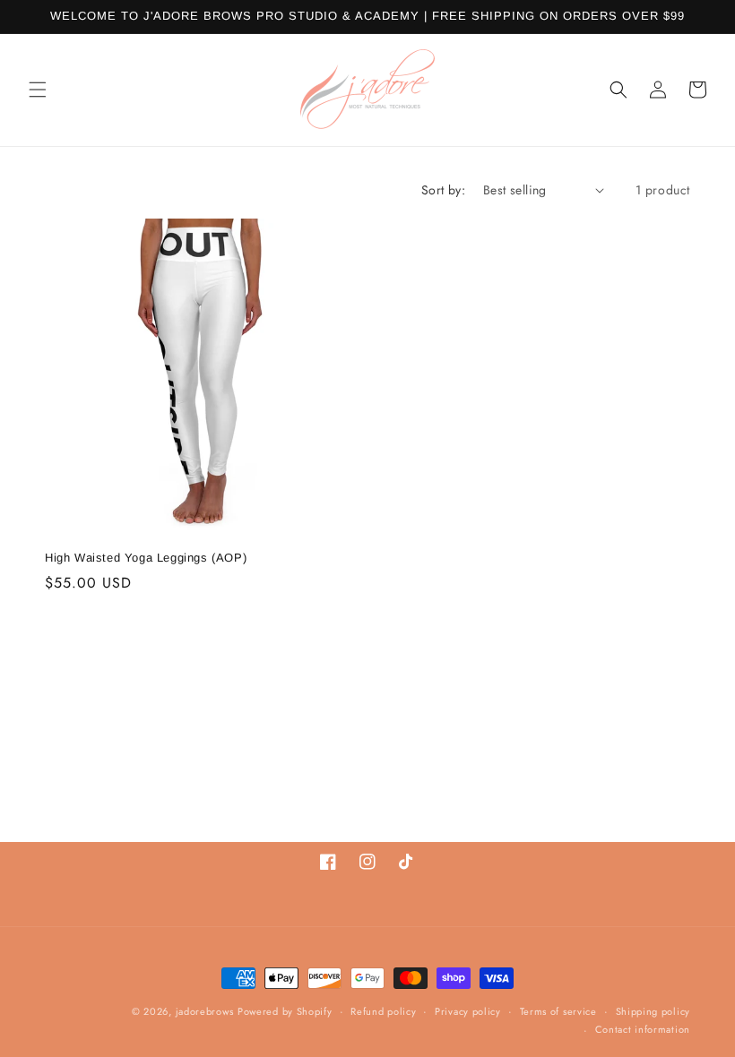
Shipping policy (653, 1011)
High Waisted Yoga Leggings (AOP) (145, 557)
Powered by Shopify (285, 1011)
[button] (37, 89)
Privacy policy (468, 1011)
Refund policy (383, 1011)
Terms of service (558, 1011)
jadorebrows (205, 1011)
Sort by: (443, 190)
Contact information (642, 1029)
